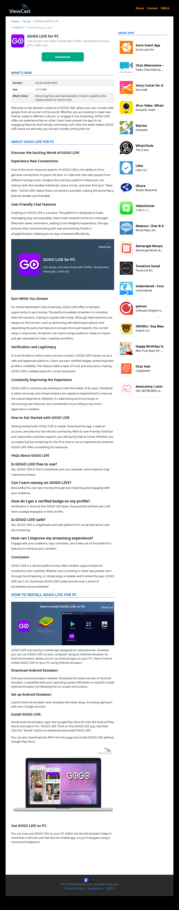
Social (27, 21)
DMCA (165, 8)
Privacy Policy (74, 888)
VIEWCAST (19, 27)
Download (62, 57)
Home (15, 21)
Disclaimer (94, 888)
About (140, 8)
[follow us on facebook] (87, 880)
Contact (152, 8)
